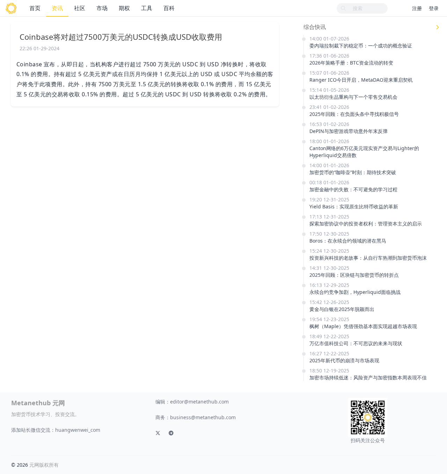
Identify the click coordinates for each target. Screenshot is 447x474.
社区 (79, 8)
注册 (417, 8)
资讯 (57, 8)
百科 (169, 8)
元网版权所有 (44, 464)
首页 (35, 8)
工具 (146, 8)
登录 (434, 8)
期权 (124, 8)
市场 (102, 8)
